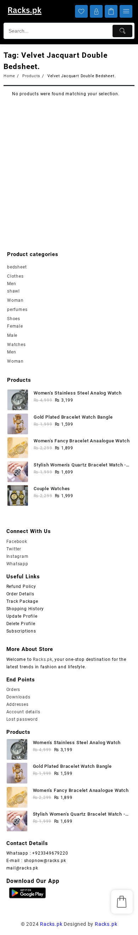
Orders (13, 689)
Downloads (18, 697)
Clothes (15, 276)
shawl (13, 291)
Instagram (17, 556)
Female (15, 326)
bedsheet (17, 267)
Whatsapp (17, 563)
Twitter (14, 548)
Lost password (22, 719)
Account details (23, 711)
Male (12, 335)
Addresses (17, 704)
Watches (16, 344)
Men (11, 283)
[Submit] (122, 31)
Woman (15, 300)
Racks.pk (42, 659)
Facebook (16, 541)
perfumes (17, 309)
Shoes (13, 318)
